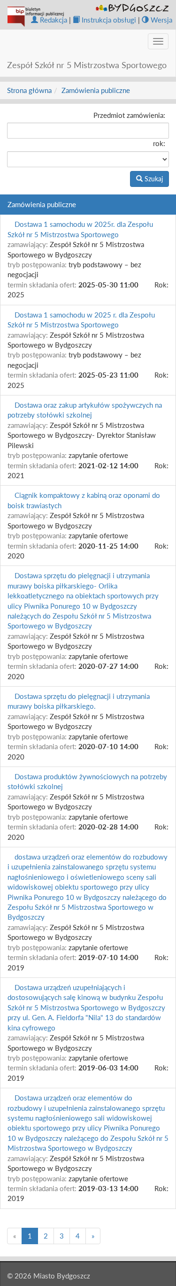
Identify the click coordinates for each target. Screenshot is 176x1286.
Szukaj (153, 179)
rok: (159, 143)
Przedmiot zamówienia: (129, 115)
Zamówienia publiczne (95, 90)
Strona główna (29, 90)
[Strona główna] (36, 17)
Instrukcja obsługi (109, 19)
